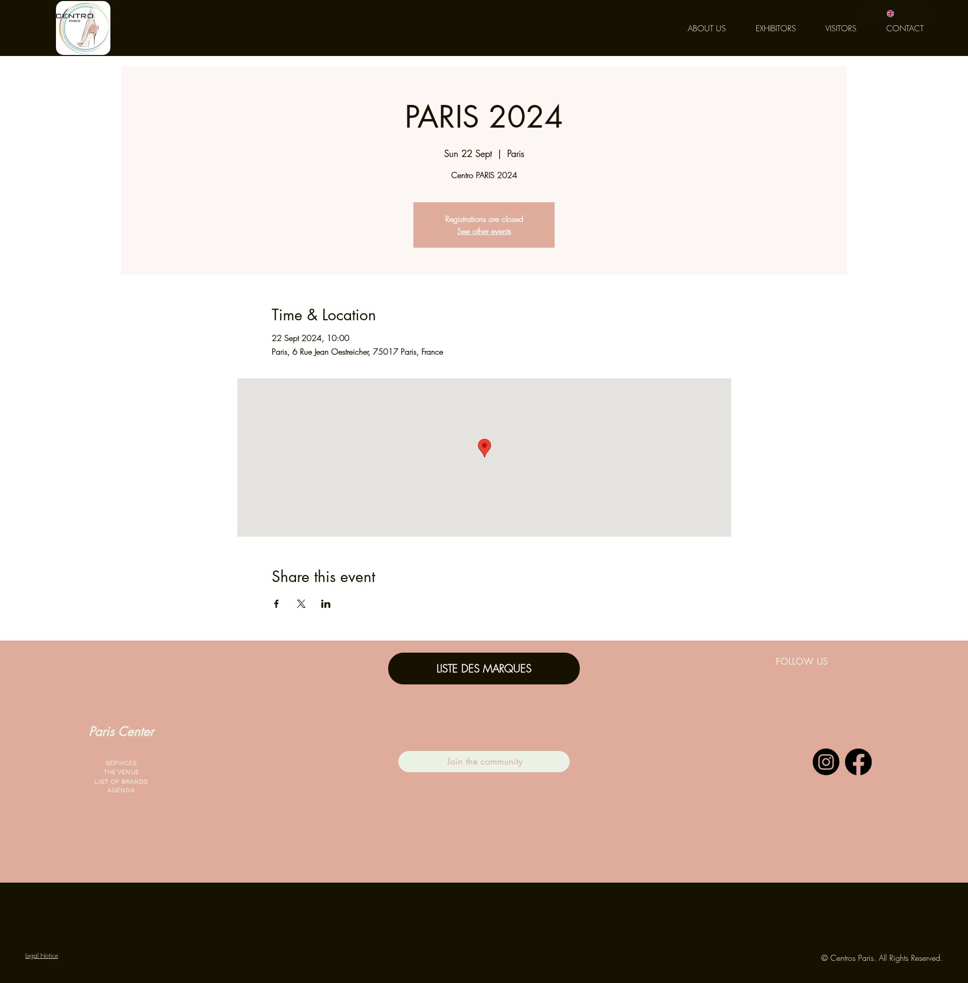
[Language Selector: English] (895, 14)
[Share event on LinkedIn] (326, 604)
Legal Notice (41, 955)
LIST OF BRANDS (121, 781)
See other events (484, 231)
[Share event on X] (301, 604)
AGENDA (121, 790)
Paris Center (121, 731)
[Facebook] (858, 761)
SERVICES (121, 763)
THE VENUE (121, 772)
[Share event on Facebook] (276, 604)
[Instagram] (826, 761)
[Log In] (857, 740)
